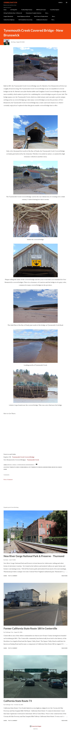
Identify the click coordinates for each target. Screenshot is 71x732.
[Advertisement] (35, 494)
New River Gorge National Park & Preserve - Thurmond (34, 556)
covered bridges (21, 464)
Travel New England (54, 9)
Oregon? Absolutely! (8, 16)
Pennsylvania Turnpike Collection (33, 13)
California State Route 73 (18, 700)
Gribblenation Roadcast (41, 19)
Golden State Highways (9, 19)
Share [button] (5, 469)
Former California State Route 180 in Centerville (30, 628)
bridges (9, 464)
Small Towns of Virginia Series (41, 16)
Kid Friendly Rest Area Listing (25, 19)
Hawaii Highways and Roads (23, 16)
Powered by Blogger (36, 726)
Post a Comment (8, 479)
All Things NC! (13, 9)
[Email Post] (36, 464)
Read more (64, 575)
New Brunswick (30, 464)
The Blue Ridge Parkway (26, 9)
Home (5, 9)
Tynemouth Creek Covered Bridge (23, 457)
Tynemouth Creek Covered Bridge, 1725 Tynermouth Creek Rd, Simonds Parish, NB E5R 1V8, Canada (35, 467)
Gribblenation (10, 2)
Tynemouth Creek (33, 460)
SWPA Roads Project (41, 9)
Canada (14, 464)
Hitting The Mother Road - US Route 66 (13, 13)
